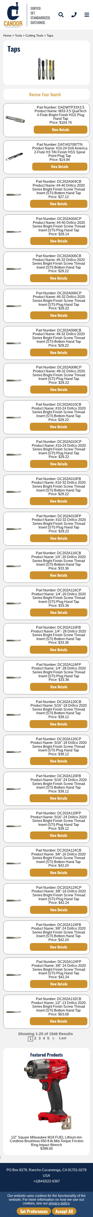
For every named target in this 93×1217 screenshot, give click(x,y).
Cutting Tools (34, 35)
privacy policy (59, 1203)
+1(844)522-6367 (46, 1181)
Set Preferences (34, 1211)
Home (7, 35)
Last (62, 1038)
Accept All (64, 1211)
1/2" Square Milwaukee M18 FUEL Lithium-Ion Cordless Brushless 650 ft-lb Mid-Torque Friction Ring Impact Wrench (46, 1141)
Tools (18, 35)
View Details (60, 129)
